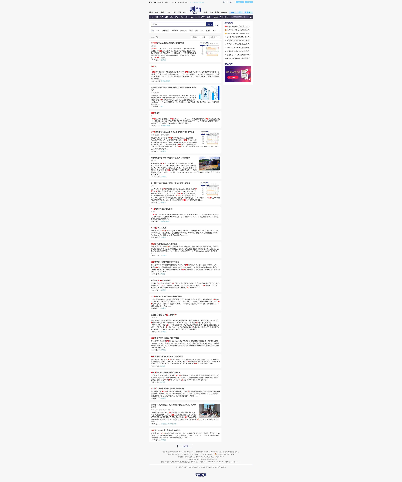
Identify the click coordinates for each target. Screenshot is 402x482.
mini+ (233, 12)
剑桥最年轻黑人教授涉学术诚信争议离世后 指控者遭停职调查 (247, 44)
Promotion (173, 2)
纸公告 (155, 113)
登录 (224, 2)
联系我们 (217, 467)
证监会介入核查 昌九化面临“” (164, 315)
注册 (230, 2)
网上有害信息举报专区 (197, 2)
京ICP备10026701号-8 (184, 454)
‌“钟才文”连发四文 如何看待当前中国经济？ (241, 33)
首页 (151, 12)
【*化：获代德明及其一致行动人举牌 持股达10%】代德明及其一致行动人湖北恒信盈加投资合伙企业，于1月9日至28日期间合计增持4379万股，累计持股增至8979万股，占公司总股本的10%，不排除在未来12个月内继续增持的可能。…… (185, 216)
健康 (181, 17)
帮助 (186, 2)
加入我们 (184, 467)
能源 (177, 17)
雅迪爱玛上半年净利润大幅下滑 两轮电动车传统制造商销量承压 (248, 55)
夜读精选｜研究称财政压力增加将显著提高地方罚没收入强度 (247, 51)
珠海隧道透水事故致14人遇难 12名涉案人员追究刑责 (170, 158)
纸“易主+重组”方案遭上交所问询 (165, 262)
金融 (162, 12)
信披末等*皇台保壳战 (160, 280)
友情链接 (223, 467)
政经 (173, 12)
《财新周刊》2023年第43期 (168, 424)
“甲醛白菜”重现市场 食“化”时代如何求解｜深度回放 (243, 47)
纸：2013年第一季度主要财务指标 (165, 430)
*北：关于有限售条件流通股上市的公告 (167, 388)
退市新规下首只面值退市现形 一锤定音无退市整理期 (170, 183)
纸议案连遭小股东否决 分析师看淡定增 (167, 356)
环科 (187, 17)
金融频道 (163, 60)
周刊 (240, 12)
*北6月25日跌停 (158, 228)
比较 (208, 17)
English (224, 12)
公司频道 (163, 151)
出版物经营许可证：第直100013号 (214, 457)
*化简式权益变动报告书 (161, 209)
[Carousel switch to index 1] (245, 79)
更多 (151, 17)
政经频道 (163, 177)
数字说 (203, 17)
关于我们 (178, 467)
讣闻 (226, 17)
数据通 (247, 12)
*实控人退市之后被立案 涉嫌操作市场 (167, 43)
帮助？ (217, 25)
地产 (161, 17)
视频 (217, 12)
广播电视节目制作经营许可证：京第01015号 (190, 457)
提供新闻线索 (210, 467)
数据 (150, 2)
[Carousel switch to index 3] (249, 79)
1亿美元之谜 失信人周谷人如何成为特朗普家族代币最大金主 (246, 40)
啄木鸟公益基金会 (193, 467)
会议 (166, 2)
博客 (205, 12)
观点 (185, 12)
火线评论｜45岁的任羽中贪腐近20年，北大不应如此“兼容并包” (247, 30)
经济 (156, 12)
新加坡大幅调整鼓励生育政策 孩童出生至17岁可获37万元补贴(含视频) (250, 58)
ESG (197, 17)
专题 (221, 17)
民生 (192, 17)
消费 (171, 17)
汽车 (166, 17)
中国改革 (215, 17)
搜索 (208, 24)
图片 (211, 12)
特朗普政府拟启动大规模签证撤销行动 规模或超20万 (244, 26)
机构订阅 (161, 2)
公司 (168, 12)
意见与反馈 (202, 467)
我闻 (155, 2)
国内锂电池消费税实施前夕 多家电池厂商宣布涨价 (243, 37)
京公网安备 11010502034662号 (225, 454)
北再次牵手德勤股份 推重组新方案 (165, 372)
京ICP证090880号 (173, 454)
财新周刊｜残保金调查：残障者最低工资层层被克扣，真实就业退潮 (173, 406)
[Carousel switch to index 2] (247, 79)
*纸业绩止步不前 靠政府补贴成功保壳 (166, 296)
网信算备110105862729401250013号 (203, 454)
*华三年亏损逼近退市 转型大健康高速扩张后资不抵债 (172, 132)
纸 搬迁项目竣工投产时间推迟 (164, 244)
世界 (179, 12)
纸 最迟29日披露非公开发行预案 (165, 338)
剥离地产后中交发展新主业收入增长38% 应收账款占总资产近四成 (173, 88)
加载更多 (185, 446)
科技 (156, 17)
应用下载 (181, 2)
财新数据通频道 (165, 81)
